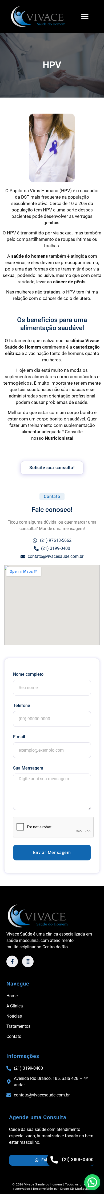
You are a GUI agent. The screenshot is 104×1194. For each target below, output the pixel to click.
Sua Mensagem (28, 768)
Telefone (21, 705)
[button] (85, 16)
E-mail (19, 736)
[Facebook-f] (12, 961)
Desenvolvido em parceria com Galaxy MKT (52, 1191)
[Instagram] (28, 961)
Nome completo (28, 674)
